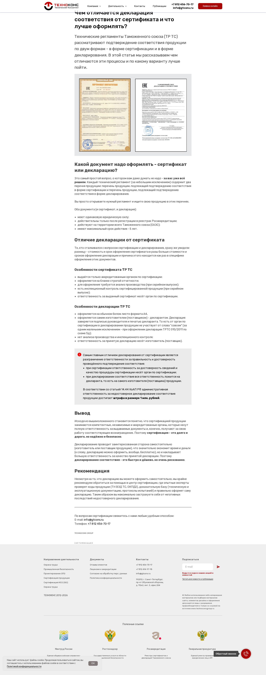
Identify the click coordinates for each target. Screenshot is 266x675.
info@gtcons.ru (183, 7)
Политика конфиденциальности (106, 578)
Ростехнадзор (110, 649)
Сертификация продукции (57, 578)
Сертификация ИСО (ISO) (56, 582)
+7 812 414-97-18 (144, 569)
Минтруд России (63, 649)
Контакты (139, 6)
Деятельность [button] (116, 6)
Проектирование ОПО (54, 573)
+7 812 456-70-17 (182, 4)
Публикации (159, 6)
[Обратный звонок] (246, 653)
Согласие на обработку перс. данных (108, 573)
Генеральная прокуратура (202, 649)
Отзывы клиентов (98, 565)
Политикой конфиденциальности (24, 666)
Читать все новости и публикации (197, 579)
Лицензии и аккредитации (103, 569)
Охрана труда (51, 565)
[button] (210, 6)
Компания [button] (93, 6)
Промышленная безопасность (59, 569)
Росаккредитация (156, 649)
